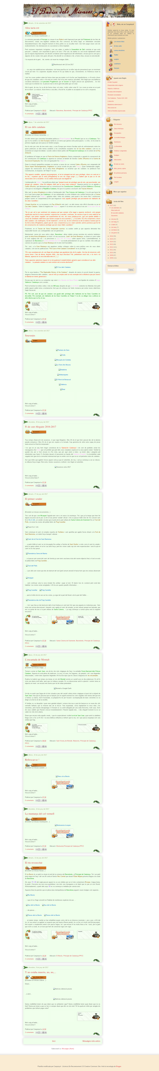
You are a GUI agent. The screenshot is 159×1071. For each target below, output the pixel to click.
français (116, 68)
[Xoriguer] (29, 578)
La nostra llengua (119, 137)
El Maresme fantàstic (82, 724)
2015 (111, 239)
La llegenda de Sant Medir (37, 932)
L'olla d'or (111, 101)
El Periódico (80, 1015)
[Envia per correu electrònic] (37, 114)
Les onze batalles (35, 304)
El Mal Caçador (112, 82)
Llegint (116, 182)
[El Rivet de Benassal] (63, 379)
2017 (111, 205)
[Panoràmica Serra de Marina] (36, 553)
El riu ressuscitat (33, 862)
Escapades (36, 503)
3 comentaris (29, 485)
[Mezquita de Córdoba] (63, 360)
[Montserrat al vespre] (62, 825)
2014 (111, 241)
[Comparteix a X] (41, 114)
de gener (114, 233)
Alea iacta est (32, 27)
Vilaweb (79, 1013)
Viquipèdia (80, 303)
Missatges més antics (91, 1041)
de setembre (115, 208)
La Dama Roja (35, 726)
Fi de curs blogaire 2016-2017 (40, 426)
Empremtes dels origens (115, 85)
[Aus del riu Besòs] (33, 905)
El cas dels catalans (35, 127)
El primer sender (33, 498)
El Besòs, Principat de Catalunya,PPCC (69, 956)
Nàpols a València (113, 88)
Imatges (35, 340)
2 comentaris (29, 413)
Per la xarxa (118, 177)
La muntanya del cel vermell (39, 813)
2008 (111, 258)
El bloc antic (118, 46)
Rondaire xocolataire (114, 95)
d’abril (113, 224)
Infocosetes (117, 160)
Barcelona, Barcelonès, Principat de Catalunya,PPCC (74, 110)
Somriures (117, 142)
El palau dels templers (115, 92)
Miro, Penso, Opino (38, 977)
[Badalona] (63, 370)
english (116, 59)
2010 (111, 252)
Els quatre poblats (35, 616)
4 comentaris (29, 114)
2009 (111, 255)
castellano (117, 64)
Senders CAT (80, 616)
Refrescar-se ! (32, 759)
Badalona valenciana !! (115, 104)
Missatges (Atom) (68, 1049)
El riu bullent (34, 724)
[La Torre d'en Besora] (62, 365)
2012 (111, 247)
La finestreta (118, 146)
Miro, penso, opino (120, 168)
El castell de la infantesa (36, 617)
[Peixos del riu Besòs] (34, 915)
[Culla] (62, 355)
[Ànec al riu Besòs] (63, 776)
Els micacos (36, 431)
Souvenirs (30, 335)
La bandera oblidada (36, 305)
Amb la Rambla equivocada (116, 111)
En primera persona (120, 173)
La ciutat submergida (36, 727)
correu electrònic (119, 50)
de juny (113, 219)
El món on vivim (37, 32)
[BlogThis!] (39, 114)
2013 (111, 244)
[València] (62, 384)
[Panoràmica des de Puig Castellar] (38, 600)
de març (114, 227)
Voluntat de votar (35, 96)
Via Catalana (34, 97)
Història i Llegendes (38, 132)
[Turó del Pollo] (31, 566)
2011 (111, 250)
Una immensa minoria (36, 98)
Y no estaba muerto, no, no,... (40, 972)
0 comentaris (29, 322)
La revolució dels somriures (37, 95)
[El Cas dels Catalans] (63, 267)
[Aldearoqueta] (62, 375)
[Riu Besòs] (30, 895)
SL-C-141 (32, 520)
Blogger (118, 1066)
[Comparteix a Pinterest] (45, 114)
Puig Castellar (81, 617)
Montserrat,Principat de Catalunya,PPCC (70, 846)
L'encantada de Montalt (37, 659)
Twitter (116, 55)
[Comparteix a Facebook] (43, 114)
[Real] (62, 389)
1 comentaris (29, 849)
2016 (111, 236)
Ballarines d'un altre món (37, 725)
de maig (114, 222)
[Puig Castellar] (31, 590)
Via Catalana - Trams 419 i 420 (117, 98)
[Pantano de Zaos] (62, 350)
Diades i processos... (36, 94)
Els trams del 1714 (35, 303)
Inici (54, 1041)
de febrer (114, 230)
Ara (79, 1014)
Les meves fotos (119, 41)
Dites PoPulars (118, 129)
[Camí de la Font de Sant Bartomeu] (38, 539)
